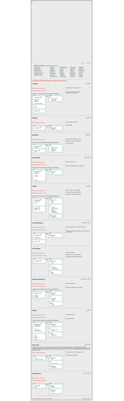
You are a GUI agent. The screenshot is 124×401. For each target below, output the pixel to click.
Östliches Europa (39, 73)
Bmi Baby (35, 135)
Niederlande (63, 76)
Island (62, 70)
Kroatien (63, 73)
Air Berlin (35, 83)
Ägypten (53, 67)
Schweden (73, 75)
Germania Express (37, 223)
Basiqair (34, 118)
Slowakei (82, 67)
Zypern (81, 76)
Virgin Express (36, 373)
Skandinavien (38, 70)
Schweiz (73, 76)
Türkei (81, 73)
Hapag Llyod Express (38, 279)
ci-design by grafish (86, 398)
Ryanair (34, 310)
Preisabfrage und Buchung (39, 88)
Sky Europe (35, 345)
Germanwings (36, 248)
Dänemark (53, 70)
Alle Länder (38, 67)
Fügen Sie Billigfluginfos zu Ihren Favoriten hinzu (42, 398)
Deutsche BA (36, 157)
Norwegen (73, 67)
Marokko (63, 75)
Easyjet (34, 186)
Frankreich (53, 73)
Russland (73, 73)
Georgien (53, 75)
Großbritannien (64, 67)
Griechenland (54, 76)
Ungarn (81, 75)
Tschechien (82, 70)
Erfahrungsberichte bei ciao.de (40, 90)
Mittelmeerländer (39, 75)
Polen (72, 70)
